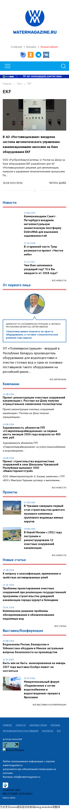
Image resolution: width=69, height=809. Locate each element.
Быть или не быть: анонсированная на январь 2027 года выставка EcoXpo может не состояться (34, 667)
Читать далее (57, 183)
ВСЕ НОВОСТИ (59, 487)
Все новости (59, 280)
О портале (16, 47)
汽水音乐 (5, 807)
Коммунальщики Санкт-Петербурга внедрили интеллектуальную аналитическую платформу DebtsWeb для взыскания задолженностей (42, 225)
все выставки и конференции (49, 704)
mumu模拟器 (17, 807)
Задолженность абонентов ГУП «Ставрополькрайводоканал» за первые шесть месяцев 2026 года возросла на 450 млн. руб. (31, 432)
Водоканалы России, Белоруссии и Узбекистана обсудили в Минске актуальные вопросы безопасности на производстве (33, 648)
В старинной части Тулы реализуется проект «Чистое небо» (43, 250)
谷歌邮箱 (30, 807)
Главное (7, 725)
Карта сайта (9, 797)
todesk (48, 807)
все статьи (60, 626)
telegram (40, 807)
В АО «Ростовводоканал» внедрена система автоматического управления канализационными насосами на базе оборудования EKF (31, 144)
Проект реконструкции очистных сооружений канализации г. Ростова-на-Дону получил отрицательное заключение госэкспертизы (34, 401)
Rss (59, 730)
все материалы (58, 379)
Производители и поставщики (20, 730)
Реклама (55, 725)
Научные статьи (38, 725)
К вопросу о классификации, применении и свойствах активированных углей (32, 575)
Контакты (31, 47)
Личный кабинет (49, 47)
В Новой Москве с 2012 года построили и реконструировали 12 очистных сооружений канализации (43, 540)
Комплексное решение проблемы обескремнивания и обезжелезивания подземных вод (28, 614)
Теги (19, 83)
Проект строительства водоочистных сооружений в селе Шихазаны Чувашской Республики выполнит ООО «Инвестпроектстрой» (30, 466)
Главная (7, 83)
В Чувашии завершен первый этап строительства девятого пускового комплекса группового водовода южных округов (44, 513)
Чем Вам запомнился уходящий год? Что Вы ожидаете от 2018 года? (41, 269)
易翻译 (56, 807)
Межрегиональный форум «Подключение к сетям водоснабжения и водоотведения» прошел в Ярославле (42, 689)
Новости (21, 725)
